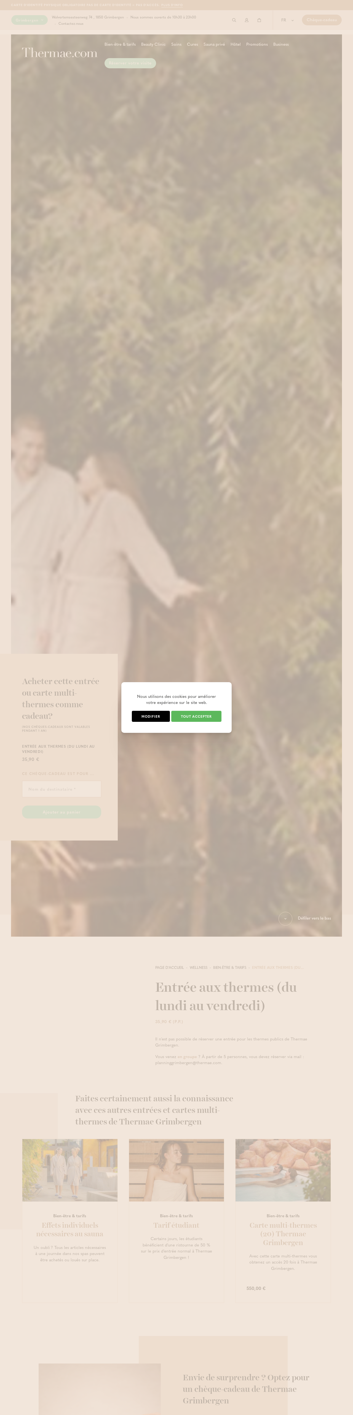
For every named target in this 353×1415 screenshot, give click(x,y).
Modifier (150, 716)
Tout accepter (196, 716)
